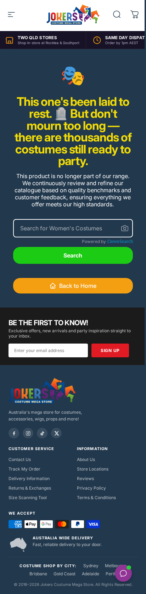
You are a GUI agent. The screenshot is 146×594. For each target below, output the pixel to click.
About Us (86, 459)
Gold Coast (64, 573)
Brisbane (38, 573)
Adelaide (90, 573)
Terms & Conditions (96, 497)
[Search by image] (124, 228)
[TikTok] (42, 433)
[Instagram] (28, 433)
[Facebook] (14, 433)
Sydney (91, 565)
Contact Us (20, 459)
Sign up (110, 350)
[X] (56, 433)
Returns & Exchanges (30, 488)
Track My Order (24, 469)
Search (72, 255)
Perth (111, 573)
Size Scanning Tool (28, 497)
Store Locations (92, 469)
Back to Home (77, 285)
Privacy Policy (91, 488)
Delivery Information (29, 478)
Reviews (85, 478)
